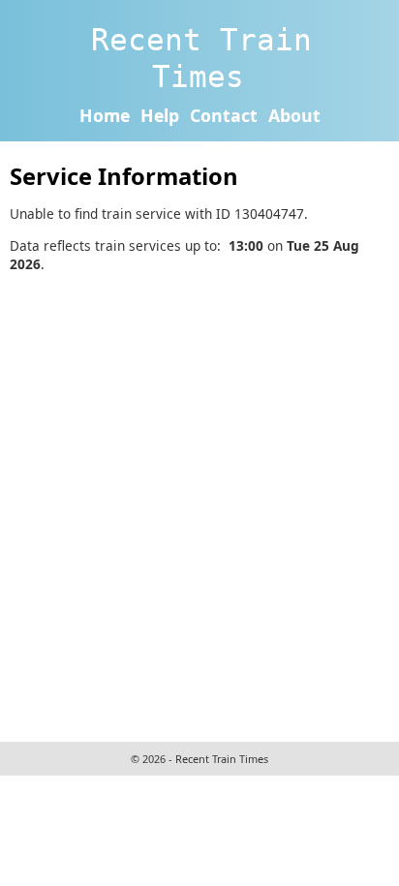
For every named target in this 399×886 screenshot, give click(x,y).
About (294, 115)
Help (159, 115)
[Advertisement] (199, 504)
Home (104, 115)
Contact (224, 115)
